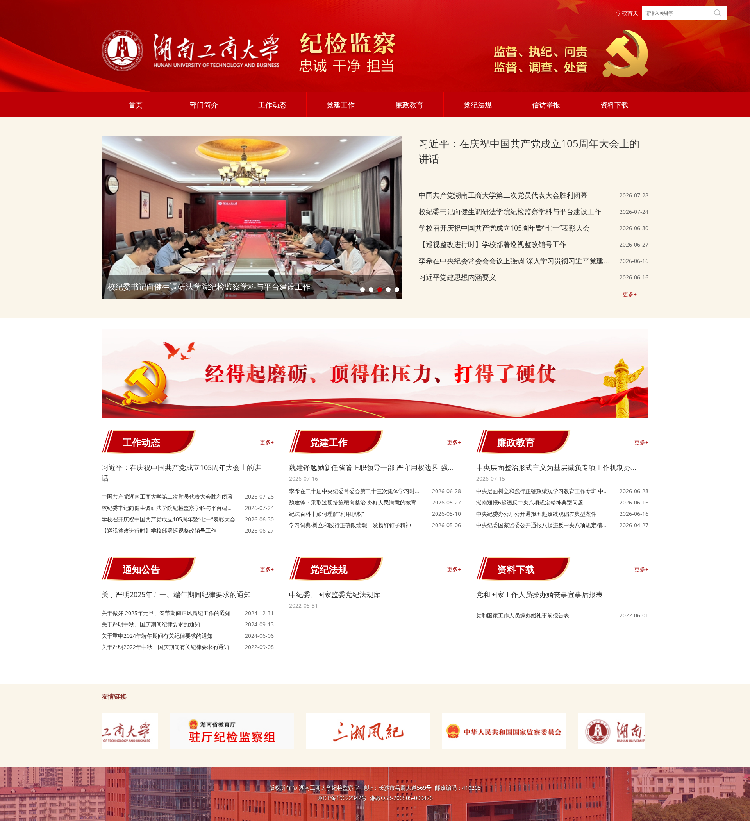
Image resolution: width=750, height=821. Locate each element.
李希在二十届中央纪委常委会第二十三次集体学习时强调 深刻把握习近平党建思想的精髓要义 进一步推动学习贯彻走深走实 (356, 491)
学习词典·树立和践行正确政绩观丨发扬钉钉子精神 (350, 525)
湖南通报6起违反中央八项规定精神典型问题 (529, 502)
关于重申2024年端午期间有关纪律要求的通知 (157, 635)
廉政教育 (409, 104)
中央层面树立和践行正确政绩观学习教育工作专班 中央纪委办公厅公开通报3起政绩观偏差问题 (542, 491)
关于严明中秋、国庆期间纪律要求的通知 (151, 624)
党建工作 (341, 104)
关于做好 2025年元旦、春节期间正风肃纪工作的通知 (166, 613)
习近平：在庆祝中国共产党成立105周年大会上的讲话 (529, 151)
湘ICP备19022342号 (342, 797)
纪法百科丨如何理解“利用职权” (326, 513)
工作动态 (272, 104)
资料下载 (614, 104)
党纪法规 (478, 104)
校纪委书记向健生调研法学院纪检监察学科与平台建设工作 (510, 211)
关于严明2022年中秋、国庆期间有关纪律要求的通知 (165, 647)
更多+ (630, 294)
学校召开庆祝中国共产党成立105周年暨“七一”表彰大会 (504, 228)
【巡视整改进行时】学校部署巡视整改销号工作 (492, 244)
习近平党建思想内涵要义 (457, 277)
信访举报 (546, 104)
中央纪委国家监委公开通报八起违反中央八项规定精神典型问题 (541, 525)
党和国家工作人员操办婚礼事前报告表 (522, 615)
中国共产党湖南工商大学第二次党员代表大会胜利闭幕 (503, 195)
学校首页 (627, 12)
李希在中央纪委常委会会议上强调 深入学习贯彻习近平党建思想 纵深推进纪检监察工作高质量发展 (515, 261)
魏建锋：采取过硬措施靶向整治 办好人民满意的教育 (352, 502)
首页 (136, 104)
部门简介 (204, 104)
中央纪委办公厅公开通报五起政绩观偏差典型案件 (536, 513)
